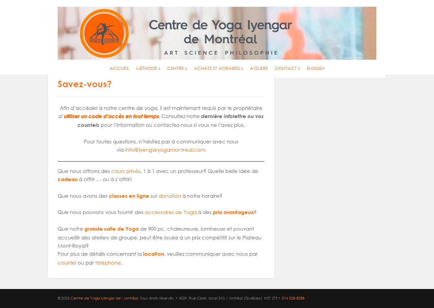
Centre (177, 68)
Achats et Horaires (218, 68)
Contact (287, 68)
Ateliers (259, 68)
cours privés (125, 171)
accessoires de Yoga (171, 212)
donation (170, 195)
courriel (67, 262)
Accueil (119, 68)
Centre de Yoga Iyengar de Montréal (104, 298)
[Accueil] (217, 33)
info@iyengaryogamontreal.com (165, 149)
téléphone (108, 262)
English (315, 68)
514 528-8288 (293, 298)
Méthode (148, 68)
